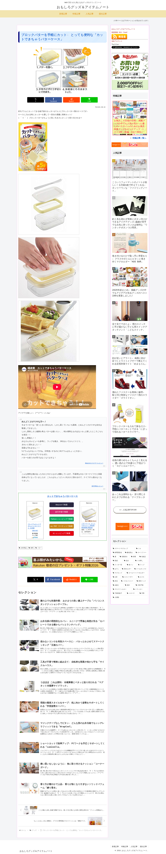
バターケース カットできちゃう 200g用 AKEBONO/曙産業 (88, 526)
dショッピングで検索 (61, 533)
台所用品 (24, 548)
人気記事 (134, 846)
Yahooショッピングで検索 (62, 519)
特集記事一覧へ (139, 138)
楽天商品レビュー (97, 486)
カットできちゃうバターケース (62, 496)
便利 (32, 548)
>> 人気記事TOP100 (127, 510)
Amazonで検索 (62, 505)
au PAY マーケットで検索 (61, 526)
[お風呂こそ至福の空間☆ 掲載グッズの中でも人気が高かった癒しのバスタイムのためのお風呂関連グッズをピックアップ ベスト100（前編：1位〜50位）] (130, 118)
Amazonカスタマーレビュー (94, 463)
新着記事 (115, 846)
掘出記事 (143, 846)
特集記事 (124, 846)
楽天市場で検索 (61, 512)
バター (39, 548)
